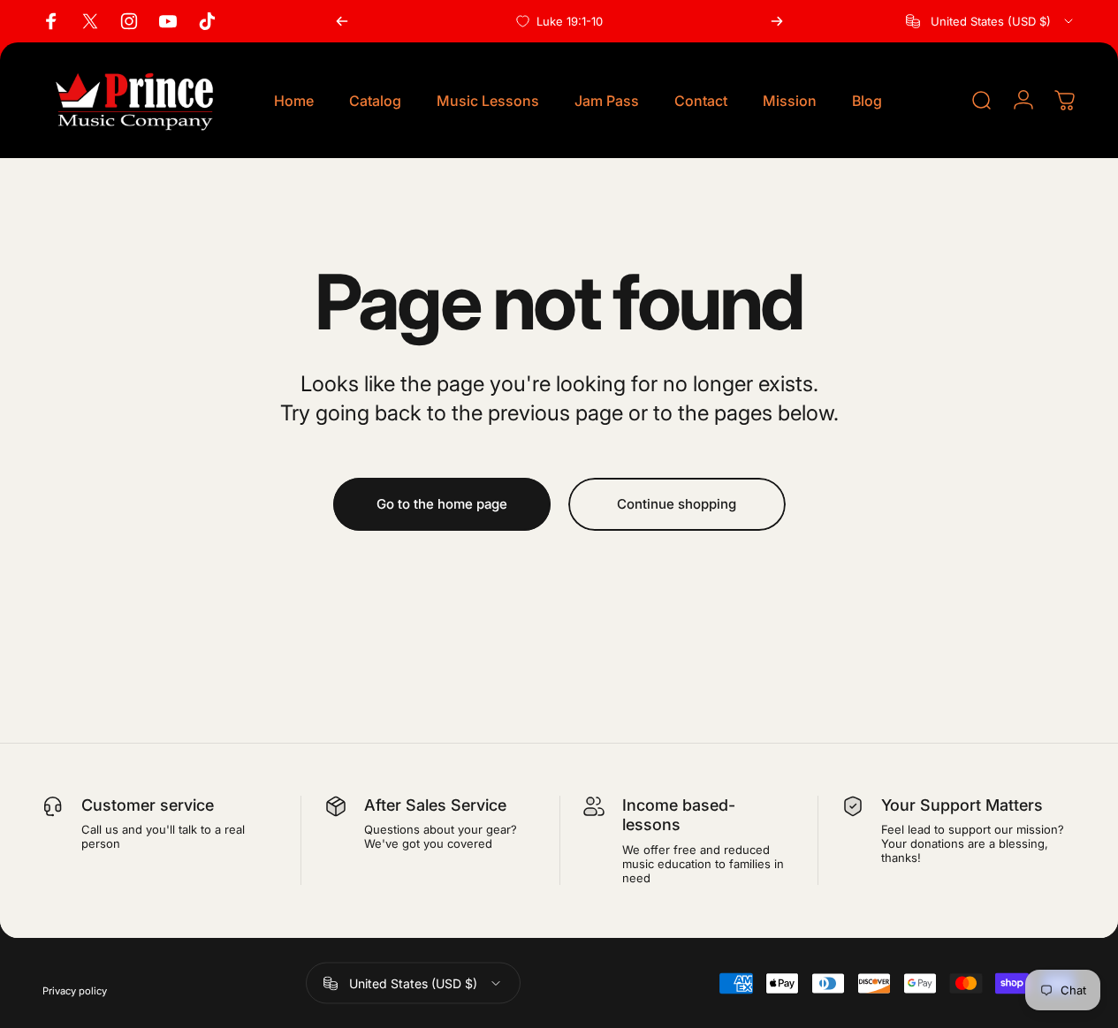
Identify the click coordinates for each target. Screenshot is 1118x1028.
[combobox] (991, 21)
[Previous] (342, 21)
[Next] (776, 21)
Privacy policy (74, 990)
